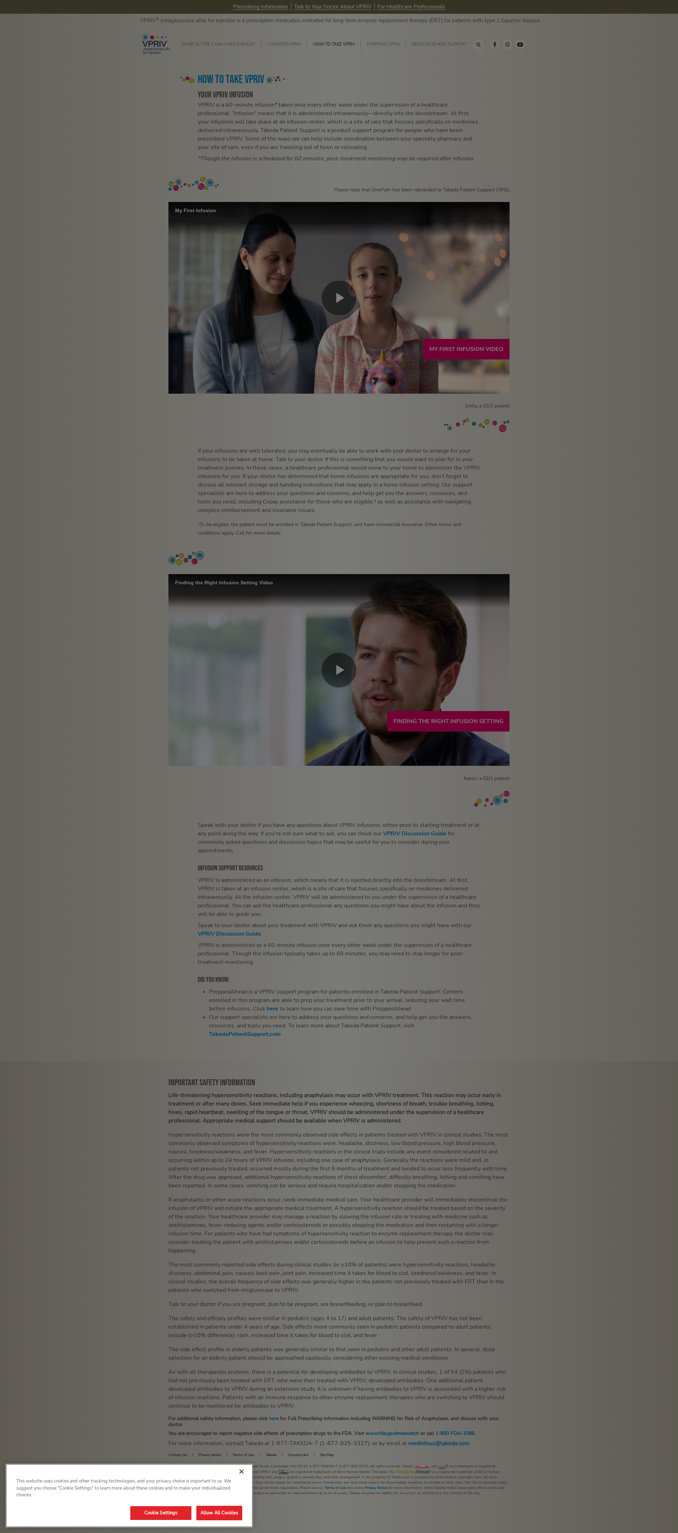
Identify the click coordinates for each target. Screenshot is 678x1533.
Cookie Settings (161, 1512)
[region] (129, 1495)
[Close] (241, 1471)
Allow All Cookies (219, 1512)
